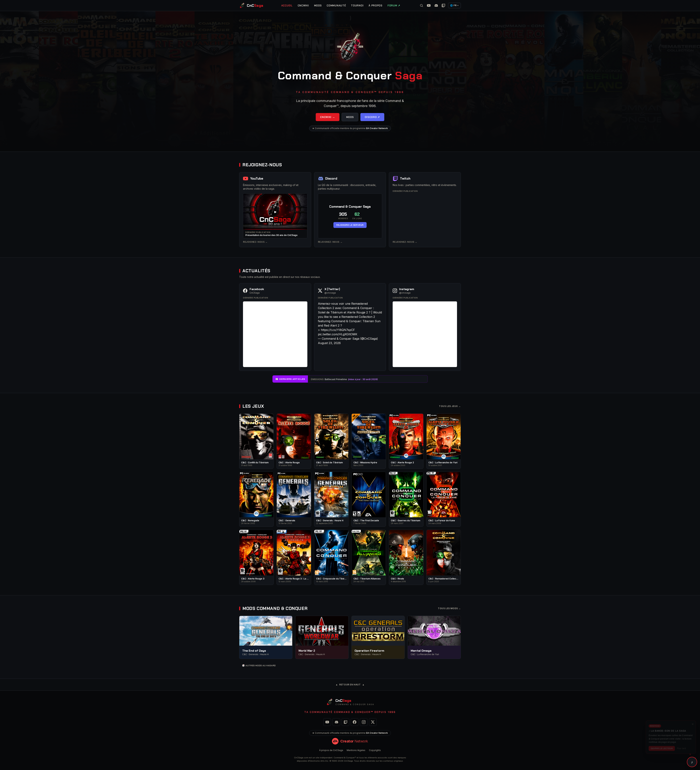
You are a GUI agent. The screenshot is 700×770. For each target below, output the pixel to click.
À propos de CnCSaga (331, 750)
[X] (373, 722)
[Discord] (436, 5)
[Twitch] (443, 5)
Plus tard (682, 746)
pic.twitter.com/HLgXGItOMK (337, 334)
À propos (375, 5)
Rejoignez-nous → (255, 241)
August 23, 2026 (329, 343)
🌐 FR (454, 5)
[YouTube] (428, 5)
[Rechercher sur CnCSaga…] (421, 5)
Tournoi (357, 5)
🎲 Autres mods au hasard (259, 665)
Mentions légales (356, 750)
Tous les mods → (449, 608)
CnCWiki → (327, 117)
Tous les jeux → (450, 406)
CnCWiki (303, 5)
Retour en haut (350, 684)
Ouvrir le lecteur (661, 746)
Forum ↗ (394, 5)
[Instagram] (364, 722)
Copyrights (375, 750)
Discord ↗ (372, 117)
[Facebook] (354, 722)
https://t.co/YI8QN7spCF (338, 330)
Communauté (336, 5)
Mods (318, 5)
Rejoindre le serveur (350, 225)
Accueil (287, 5)
